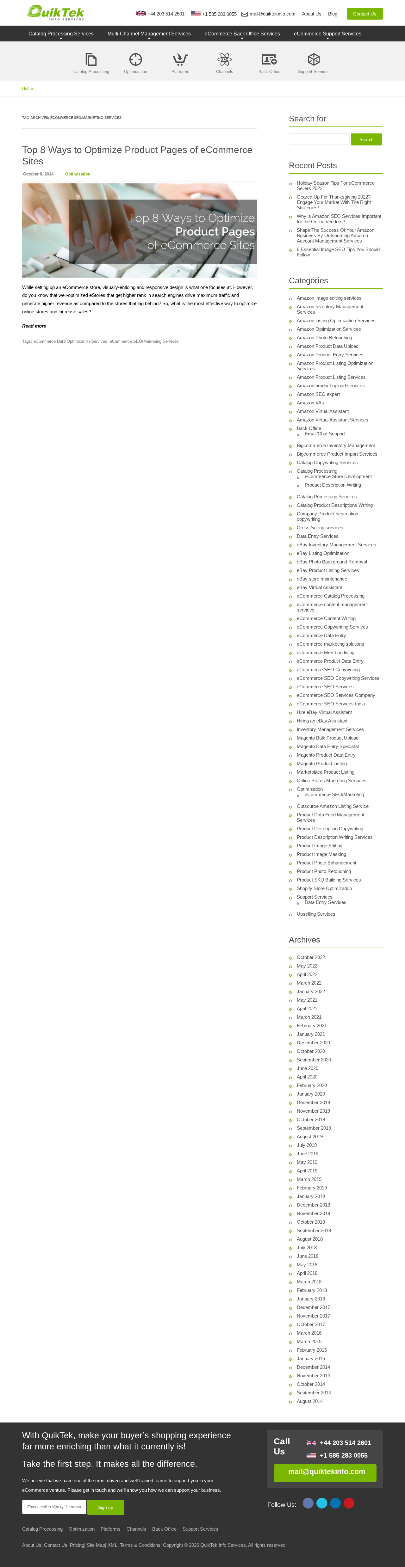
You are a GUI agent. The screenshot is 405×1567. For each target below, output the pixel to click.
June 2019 (307, 1153)
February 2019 (312, 1187)
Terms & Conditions (140, 1545)
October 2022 (311, 957)
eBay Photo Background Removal (332, 561)
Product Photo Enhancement (326, 862)
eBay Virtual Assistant (319, 587)
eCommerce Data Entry (321, 635)
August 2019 (310, 1136)
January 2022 (311, 991)
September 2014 (314, 1392)
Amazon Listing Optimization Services (336, 320)
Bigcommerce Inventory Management (336, 445)
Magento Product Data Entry (326, 755)
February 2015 (312, 1350)
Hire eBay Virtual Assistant (324, 712)
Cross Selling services (320, 527)
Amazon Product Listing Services (331, 377)
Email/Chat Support (325, 433)
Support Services (315, 897)
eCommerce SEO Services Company (336, 695)
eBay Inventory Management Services (336, 544)
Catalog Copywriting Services (327, 462)
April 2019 (307, 1170)
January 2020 (311, 1094)
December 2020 (313, 1042)
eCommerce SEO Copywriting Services (338, 678)
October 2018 (311, 1222)
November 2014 (313, 1375)
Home (27, 88)
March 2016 (309, 1333)
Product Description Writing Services (335, 837)
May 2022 (307, 965)
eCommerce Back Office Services (242, 33)
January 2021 (311, 1034)
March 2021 (309, 1017)
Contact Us (55, 1545)
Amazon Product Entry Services (330, 354)
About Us (31, 1545)
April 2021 (307, 1008)
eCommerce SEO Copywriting (328, 669)
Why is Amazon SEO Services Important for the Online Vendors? (339, 218)
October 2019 (311, 1119)
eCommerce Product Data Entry (330, 661)
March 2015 (309, 1341)
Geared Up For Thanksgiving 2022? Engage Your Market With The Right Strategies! (334, 202)
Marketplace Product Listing (325, 772)
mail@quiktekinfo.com (326, 1471)
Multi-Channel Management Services (149, 33)
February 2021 (312, 1025)
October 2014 (311, 1384)
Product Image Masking (321, 854)
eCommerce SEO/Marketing (334, 794)
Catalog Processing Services (61, 33)
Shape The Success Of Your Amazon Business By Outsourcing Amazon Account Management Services (335, 235)
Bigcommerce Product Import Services (337, 454)
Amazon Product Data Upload (327, 346)
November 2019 (313, 1111)
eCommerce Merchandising (325, 652)
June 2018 (307, 1256)
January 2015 (311, 1358)
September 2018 (314, 1230)
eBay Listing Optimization (323, 553)
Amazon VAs (310, 402)
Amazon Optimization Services (329, 329)
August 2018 (310, 1239)
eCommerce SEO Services (325, 686)
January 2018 (311, 1298)
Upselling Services (316, 914)
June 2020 (307, 1068)
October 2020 (311, 1051)
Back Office (309, 428)
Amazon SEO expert (318, 394)
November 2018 (313, 1213)
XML (112, 1545)
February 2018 (312, 1290)
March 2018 (309, 1281)
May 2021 (307, 1000)
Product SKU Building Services (329, 879)
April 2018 (307, 1273)
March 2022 (309, 983)
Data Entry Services (318, 536)
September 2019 (314, 1128)
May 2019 (307, 1162)
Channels (136, 1529)
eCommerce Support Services (327, 33)
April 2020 (307, 1076)
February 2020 (312, 1085)
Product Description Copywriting (330, 828)
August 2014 (310, 1401)
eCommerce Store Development (338, 476)
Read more (34, 326)
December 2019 (313, 1102)
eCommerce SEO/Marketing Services (144, 341)
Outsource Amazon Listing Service (333, 806)
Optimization (77, 174)
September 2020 (314, 1059)
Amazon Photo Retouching (324, 337)
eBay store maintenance (322, 578)
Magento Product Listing (322, 763)
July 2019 (307, 1145)
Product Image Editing (319, 845)
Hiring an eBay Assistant (322, 720)
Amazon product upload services (331, 385)
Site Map (96, 1545)
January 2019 (311, 1196)
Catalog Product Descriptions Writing (335, 505)
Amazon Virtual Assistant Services (332, 419)
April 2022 (307, 974)
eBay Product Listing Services (328, 570)
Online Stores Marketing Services (331, 780)
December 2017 (313, 1307)
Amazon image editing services (329, 298)
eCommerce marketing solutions (330, 644)
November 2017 (313, 1315)
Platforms (111, 1529)
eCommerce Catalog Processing (330, 596)
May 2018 (307, 1264)
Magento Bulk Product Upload (327, 737)
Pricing (77, 1545)
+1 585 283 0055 (344, 1455)
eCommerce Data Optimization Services (70, 341)
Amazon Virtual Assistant (323, 411)
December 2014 (313, 1367)
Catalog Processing (317, 471)
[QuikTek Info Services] (53, 13)
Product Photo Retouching (324, 871)
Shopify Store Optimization (324, 888)
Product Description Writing (333, 485)
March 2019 (309, 1179)
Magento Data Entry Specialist (328, 746)
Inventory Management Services (330, 729)
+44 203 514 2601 (345, 1442)
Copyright (173, 1545)
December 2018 (313, 1205)
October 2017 (311, 1324)
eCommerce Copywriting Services (332, 627)
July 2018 (307, 1247)
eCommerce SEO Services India (331, 703)
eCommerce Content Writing (326, 618)
